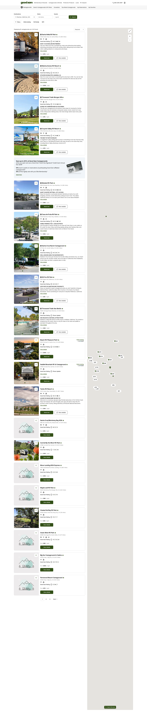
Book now (46, 58)
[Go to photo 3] (22, 59)
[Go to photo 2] (21, 122)
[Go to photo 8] (30, 59)
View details (43, 51)
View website (62, 58)
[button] (19, 175)
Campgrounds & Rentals (55, 2)
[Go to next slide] (36, 46)
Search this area (111, 707)
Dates (38, 14)
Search (74, 17)
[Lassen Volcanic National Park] (106, 216)
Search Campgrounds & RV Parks (42, 7)
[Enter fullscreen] (130, 31)
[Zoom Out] (130, 40)
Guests (56, 14)
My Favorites (92, 7)
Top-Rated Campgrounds (68, 7)
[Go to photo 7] (28, 59)
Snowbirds (57, 7)
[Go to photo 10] (33, 59)
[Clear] (34, 17)
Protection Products (68, 2)
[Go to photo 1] (19, 59)
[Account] (124, 2)
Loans (77, 2)
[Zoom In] (130, 36)
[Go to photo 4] (24, 59)
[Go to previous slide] (16, 46)
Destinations (17, 14)
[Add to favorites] (36, 34)
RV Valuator (83, 2)
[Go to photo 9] (31, 59)
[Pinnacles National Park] (113, 376)
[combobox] (25, 17)
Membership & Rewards (40, 2)
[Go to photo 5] (25, 59)
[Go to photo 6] (27, 59)
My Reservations (82, 7)
